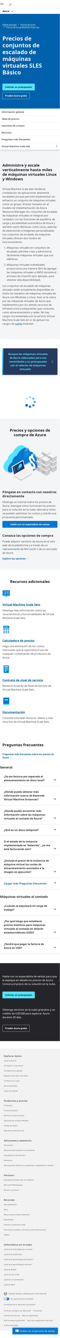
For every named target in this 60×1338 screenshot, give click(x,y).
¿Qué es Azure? (10, 1060)
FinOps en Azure (11, 1125)
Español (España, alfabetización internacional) (27, 1293)
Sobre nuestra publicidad (14, 1320)
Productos (8, 1105)
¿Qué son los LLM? (11, 1274)
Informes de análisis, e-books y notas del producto (25, 1230)
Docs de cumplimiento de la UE (40, 1320)
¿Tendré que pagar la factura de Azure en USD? (24, 946)
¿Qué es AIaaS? (10, 1269)
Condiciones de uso (12, 1315)
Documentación (13, 712)
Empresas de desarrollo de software (19, 1180)
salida (18, 323)
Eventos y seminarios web (14, 1224)
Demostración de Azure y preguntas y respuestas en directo (29, 1165)
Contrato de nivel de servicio (22, 680)
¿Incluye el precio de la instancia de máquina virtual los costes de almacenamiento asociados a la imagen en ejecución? (26, 866)
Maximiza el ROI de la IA (14, 1130)
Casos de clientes (11, 1091)
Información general (13, 111)
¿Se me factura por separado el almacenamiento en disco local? (24, 778)
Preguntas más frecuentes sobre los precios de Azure (28, 756)
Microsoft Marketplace (13, 1185)
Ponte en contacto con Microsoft (17, 1310)
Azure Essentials (10, 1086)
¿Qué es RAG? (9, 1284)
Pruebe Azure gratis (16, 95)
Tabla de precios (10, 118)
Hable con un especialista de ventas (30, 524)
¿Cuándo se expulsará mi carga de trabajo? (25, 907)
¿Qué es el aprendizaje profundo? (18, 1264)
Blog (6, 1209)
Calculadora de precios (18, 640)
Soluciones (8, 1145)
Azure (6, 11)
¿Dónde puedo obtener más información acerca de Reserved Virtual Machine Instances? (24, 795)
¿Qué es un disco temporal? (21, 830)
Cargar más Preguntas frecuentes (25, 883)
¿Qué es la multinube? (13, 1254)
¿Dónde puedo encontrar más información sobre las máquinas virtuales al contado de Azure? (24, 814)
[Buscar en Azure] (11, 4)
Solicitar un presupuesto (18, 87)
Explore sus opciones (14, 558)
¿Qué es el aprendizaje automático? (18, 1259)
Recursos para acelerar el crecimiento (19, 1150)
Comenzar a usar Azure (13, 1065)
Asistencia (8, 1160)
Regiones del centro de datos (16, 1076)
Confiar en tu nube (12, 1081)
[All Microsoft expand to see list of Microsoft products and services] (4, 4)
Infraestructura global (13, 1070)
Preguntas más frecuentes (16, 139)
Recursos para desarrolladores (16, 1214)
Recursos (6, 132)
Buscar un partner (11, 1190)
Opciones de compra (13, 125)
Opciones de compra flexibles (16, 1120)
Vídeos (6, 1235)
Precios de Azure (11, 1110)
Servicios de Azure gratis (14, 1115)
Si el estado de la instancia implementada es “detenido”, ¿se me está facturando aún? (27, 845)
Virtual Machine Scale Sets (16, 146)
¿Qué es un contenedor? (14, 1279)
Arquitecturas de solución (14, 1155)
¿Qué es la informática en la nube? (18, 1249)
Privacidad (37, 1310)
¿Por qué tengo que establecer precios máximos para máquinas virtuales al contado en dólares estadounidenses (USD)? (24, 926)
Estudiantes (8, 1219)
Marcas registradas (30, 1315)
